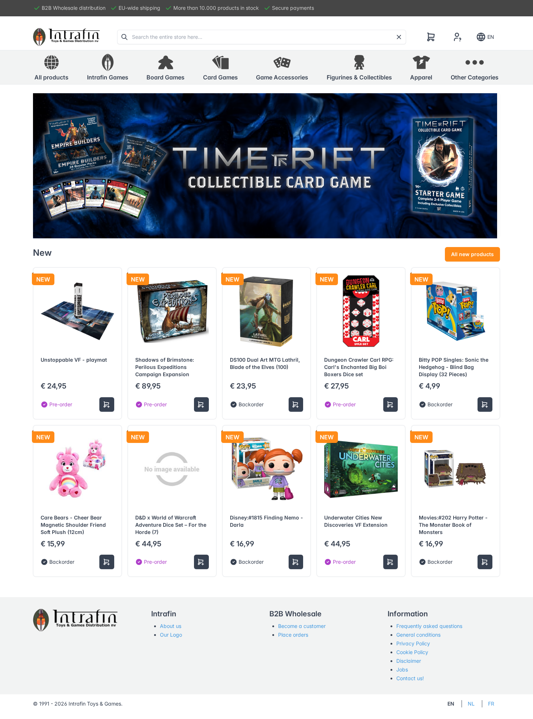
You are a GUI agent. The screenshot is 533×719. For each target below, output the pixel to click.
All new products (472, 254)
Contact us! (410, 678)
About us (170, 626)
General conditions (418, 635)
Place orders (293, 635)
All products (51, 77)
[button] (108, 67)
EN (490, 37)
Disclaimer (408, 661)
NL (471, 703)
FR (491, 703)
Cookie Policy (412, 652)
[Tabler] (66, 37)
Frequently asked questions (429, 626)
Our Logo (171, 635)
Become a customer (302, 626)
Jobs (402, 669)
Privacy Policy (413, 643)
